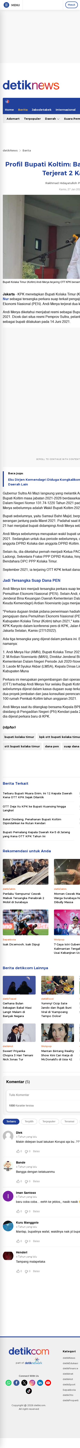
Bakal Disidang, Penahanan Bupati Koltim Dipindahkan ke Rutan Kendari (32, 821)
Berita (23, 109)
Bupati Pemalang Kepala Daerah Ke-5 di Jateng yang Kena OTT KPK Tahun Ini (36, 834)
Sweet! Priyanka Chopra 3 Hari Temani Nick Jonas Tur (18, 1055)
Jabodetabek (41, 109)
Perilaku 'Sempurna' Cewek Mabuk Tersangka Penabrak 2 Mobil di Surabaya (23, 898)
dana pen (52, 746)
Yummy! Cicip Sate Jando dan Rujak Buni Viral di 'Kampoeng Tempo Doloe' (56, 1010)
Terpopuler (32, 118)
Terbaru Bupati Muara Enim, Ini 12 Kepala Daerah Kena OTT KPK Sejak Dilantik (37, 795)
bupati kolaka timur (19, 737)
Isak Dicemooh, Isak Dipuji (21, 944)
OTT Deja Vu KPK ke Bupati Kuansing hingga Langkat (34, 808)
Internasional (66, 109)
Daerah (51, 118)
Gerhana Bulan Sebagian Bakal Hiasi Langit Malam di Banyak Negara (17, 1010)
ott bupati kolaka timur (22, 746)
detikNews (10, 150)
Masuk (71, 4)
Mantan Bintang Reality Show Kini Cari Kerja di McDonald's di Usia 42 (57, 1055)
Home (9, 109)
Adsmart (13, 118)
